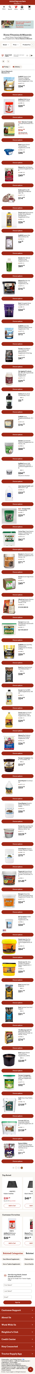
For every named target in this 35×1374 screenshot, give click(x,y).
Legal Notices (5, 1362)
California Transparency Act (21, 1361)
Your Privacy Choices (16, 1359)
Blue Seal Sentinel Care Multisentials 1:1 (25, 668)
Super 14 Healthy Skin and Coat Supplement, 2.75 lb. (24, 1078)
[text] (24, 38)
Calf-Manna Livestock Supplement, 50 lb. (25, 169)
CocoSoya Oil (25, 781)
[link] (7, 37)
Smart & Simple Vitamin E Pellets (25, 849)
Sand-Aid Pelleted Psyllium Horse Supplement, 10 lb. (25, 327)
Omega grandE (24, 509)
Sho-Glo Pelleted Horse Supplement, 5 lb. (24, 282)
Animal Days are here (17, 1)
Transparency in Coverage (8, 1367)
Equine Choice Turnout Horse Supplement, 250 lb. (24, 1054)
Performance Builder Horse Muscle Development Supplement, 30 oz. (25, 215)
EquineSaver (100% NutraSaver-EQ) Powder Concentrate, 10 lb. (25, 874)
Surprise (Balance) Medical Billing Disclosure (13, 1365)
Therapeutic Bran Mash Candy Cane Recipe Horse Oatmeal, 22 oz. (25, 1146)
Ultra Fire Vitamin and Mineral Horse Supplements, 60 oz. (25, 942)
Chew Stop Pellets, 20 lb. (25, 1098)
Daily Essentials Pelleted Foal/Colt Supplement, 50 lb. (25, 1123)
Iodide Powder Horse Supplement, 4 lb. (24, 918)
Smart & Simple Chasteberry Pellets (24, 805)
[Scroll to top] (30, 1369)
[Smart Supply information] (27, 55)
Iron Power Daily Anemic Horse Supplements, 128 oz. (25, 714)
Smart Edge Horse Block (25, 577)
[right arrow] (32, 45)
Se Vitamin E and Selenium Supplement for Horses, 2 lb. (26, 555)
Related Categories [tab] (13, 1253)
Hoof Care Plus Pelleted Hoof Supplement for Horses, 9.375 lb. (25, 647)
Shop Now (17, 3)
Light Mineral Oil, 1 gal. (25, 486)
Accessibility (13, 1362)
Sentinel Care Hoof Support (25, 1008)
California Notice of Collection (24, 1368)
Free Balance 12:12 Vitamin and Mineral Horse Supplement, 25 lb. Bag (25, 351)
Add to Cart (12, 1205)
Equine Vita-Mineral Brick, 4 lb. (24, 236)
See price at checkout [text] (23, 475)
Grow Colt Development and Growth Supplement (25, 623)
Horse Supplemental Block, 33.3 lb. (25, 418)
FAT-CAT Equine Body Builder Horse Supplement (25, 374)
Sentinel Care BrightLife (23, 985)
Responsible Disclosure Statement (10, 1364)
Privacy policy (5, 1359)
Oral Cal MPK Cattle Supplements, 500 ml (25, 691)
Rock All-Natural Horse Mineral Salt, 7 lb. (24, 191)
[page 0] (13, 1167)
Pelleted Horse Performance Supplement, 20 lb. (24, 737)
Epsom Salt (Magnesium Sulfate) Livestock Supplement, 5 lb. (25, 466)
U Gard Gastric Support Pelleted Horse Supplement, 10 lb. (26, 533)
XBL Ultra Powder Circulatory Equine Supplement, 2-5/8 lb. (25, 964)
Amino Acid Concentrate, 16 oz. (24, 394)
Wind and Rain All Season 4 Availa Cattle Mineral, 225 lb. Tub (25, 827)
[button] (21, 3)
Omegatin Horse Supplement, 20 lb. (24, 304)
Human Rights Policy (22, 1367)
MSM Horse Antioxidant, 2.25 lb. (24, 100)
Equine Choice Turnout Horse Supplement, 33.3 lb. (24, 146)
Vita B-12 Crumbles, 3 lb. (25, 758)
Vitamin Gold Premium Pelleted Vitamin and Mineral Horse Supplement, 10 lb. (25, 79)
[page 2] (21, 1167)
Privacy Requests (6, 1370)
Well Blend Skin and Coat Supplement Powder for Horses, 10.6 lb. (25, 1032)
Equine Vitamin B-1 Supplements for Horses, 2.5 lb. (26, 601)
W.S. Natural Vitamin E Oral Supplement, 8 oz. (24, 259)
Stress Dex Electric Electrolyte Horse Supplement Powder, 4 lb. (25, 895)
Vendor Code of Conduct (8, 1368)
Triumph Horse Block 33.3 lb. (25, 123)
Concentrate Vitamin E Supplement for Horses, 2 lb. (26, 442)
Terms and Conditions (7, 1361)
